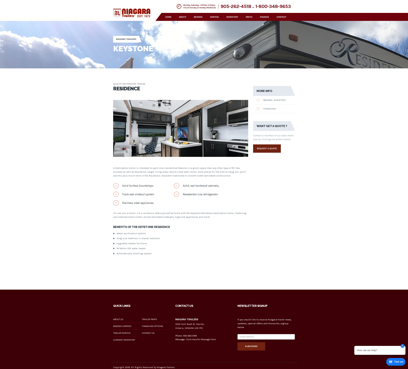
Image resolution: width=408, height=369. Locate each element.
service (214, 17)
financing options (152, 326)
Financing (269, 108)
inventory (232, 17)
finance (264, 17)
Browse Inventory (274, 100)
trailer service (122, 333)
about (182, 17)
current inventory (124, 340)
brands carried (122, 326)
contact (281, 17)
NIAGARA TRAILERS (126, 39)
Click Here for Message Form (201, 339)
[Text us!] (396, 362)
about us (118, 319)
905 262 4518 (190, 335)
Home (168, 17)
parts (249, 17)
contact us (148, 333)
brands (198, 17)
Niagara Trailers (166, 367)
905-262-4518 (236, 6)
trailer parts (149, 319)
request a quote (267, 148)
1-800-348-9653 (273, 6)
